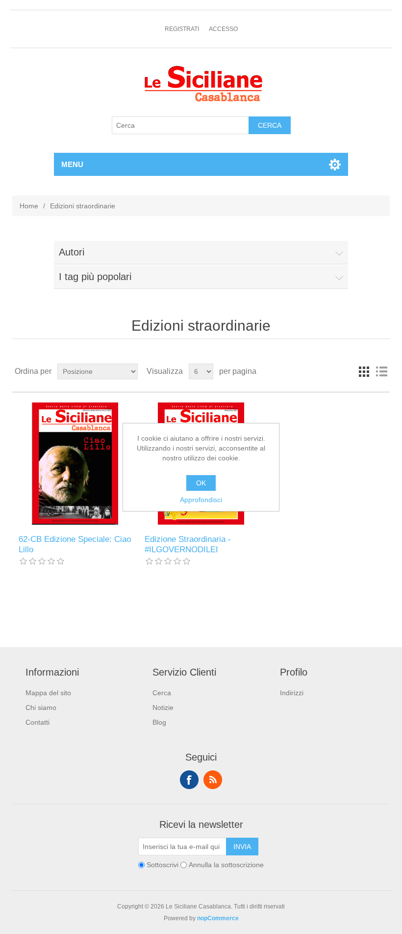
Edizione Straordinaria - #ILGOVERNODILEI (188, 544)
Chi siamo (40, 707)
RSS (212, 779)
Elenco (381, 371)
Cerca (161, 693)
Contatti (37, 722)
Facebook (189, 779)
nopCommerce (218, 918)
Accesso (223, 29)
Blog (159, 722)
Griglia (364, 371)
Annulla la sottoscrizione (226, 865)
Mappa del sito (48, 693)
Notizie (163, 707)
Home (29, 206)
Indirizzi (291, 693)
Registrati (182, 29)
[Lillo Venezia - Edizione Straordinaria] (75, 463)
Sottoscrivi (162, 865)
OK (201, 483)
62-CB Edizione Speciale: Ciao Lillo (75, 544)
